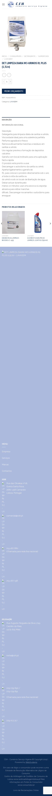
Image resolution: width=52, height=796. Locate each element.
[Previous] (2, 228)
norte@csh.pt (12, 655)
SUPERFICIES (43, 56)
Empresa (6, 451)
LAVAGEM (8, 59)
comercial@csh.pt (14, 516)
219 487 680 (12, 548)
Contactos (7, 471)
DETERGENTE (29, 56)
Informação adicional (12, 125)
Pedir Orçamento (13, 91)
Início (4, 56)
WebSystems (31, 762)
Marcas (5, 464)
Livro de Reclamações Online (26, 790)
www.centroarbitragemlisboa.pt (27, 779)
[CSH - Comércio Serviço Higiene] (27, 4)
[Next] (50, 228)
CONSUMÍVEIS (15, 56)
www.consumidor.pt (26, 785)
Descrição (7, 120)
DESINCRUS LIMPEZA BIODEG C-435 (10, 239)
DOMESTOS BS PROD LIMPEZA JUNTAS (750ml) (37, 239)
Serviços (6, 458)
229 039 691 (12, 691)
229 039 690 (12, 688)
